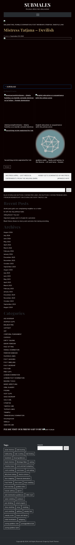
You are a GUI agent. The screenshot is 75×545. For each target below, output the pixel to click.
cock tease (20, 470)
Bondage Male (22, 462)
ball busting (21, 450)
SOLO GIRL (8, 400)
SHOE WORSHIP (9, 397)
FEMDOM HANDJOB (10, 353)
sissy (18, 507)
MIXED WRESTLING (10, 384)
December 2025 (9, 257)
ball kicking (30, 454)
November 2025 (9, 260)
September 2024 (10, 304)
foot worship (9, 486)
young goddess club (12, 523)
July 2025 (7, 273)
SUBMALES (37, 5)
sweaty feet (28, 511)
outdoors (20, 499)
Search (6, 187)
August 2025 (8, 270)
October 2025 (9, 263)
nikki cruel (29, 495)
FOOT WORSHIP (38, 25)
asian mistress (9, 450)
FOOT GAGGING (9, 359)
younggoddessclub (27, 523)
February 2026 (9, 251)
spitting (19, 511)
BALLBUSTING (9, 25)
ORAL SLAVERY (9, 387)
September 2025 (10, 267)
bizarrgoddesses (19, 458)
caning (31, 462)
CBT (5, 331)
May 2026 (7, 242)
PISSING (7, 390)
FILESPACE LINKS (10, 356)
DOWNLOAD (11, 87)
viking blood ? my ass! (11, 215)
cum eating (30, 470)
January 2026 (8, 254)
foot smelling (28, 482)
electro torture (24, 474)
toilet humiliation (10, 519)
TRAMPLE (7, 412)
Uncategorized (9, 419)
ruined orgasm (20, 503)
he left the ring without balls (14, 212)
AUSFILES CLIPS (9, 322)
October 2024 (9, 301)
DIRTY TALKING (9, 340)
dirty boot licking (10, 474)
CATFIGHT (7, 328)
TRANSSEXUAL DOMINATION (14, 415)
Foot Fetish (8, 482)
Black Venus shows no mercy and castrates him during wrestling (26, 221)
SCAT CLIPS (8, 394)
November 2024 (9, 298)
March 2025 (8, 285)
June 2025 (7, 276)
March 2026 (8, 248)
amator (7, 167)
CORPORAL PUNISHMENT (13, 334)
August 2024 (8, 307)
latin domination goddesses (14, 495)
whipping (22, 519)
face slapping (9, 478)
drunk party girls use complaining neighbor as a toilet (22, 208)
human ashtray (10, 491)
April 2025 (7, 282)
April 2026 (7, 245)
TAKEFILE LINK (58, 25)
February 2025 (9, 289)
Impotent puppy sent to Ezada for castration (19, 218)
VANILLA (7, 422)
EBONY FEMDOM (10, 344)
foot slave (18, 482)
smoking (25, 507)
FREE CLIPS (7, 372)
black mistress (9, 462)
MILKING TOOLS (9, 381)
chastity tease (9, 466)
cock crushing (9, 470)
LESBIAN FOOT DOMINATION (14, 378)
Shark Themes (54, 541)
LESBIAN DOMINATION (12, 375)
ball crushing (19, 454)
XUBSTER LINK (9, 425)
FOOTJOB (7, 369)
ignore (19, 491)
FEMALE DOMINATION (23, 25)
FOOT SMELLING (10, 362)
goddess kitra (20, 486)
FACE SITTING (9, 347)
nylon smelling (10, 499)
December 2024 (9, 295)
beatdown (8, 458)
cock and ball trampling (25, 466)
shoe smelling (9, 507)
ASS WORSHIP (9, 318)
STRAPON (48, 25)
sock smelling (9, 511)
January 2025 (8, 292)
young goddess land (12, 527)
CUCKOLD (7, 337)
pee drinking (9, 503)
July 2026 (7, 235)
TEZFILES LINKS (9, 409)
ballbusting (8, 454)
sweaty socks (9, 515)
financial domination (23, 478)
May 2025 (7, 279)
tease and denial (22, 515)
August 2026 (8, 232)
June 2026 (7, 238)
